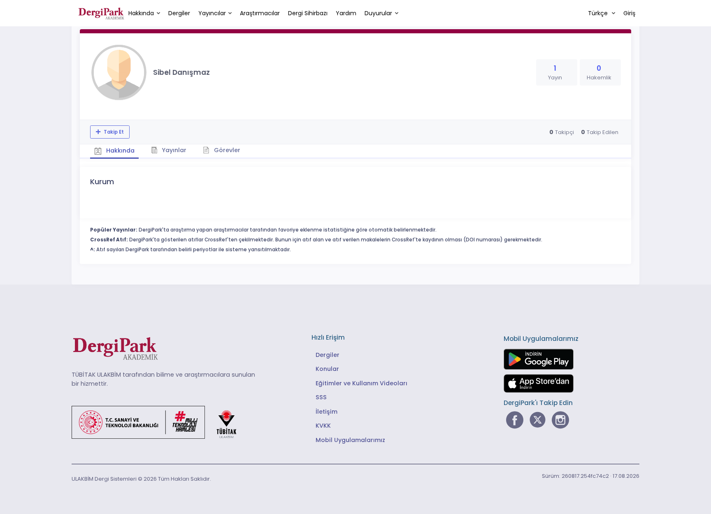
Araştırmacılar (260, 13)
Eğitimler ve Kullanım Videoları (361, 383)
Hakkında (141, 13)
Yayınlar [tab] (173, 150)
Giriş (629, 13)
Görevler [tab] (226, 150)
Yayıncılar (212, 13)
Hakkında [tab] (120, 150)
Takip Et (113, 132)
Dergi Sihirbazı (308, 13)
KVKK (323, 425)
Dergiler (179, 13)
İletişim (326, 411)
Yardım (346, 13)
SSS (321, 397)
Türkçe (598, 13)
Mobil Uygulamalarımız (350, 440)
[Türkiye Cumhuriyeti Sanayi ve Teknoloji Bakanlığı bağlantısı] (159, 422)
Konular (327, 369)
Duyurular (378, 13)
